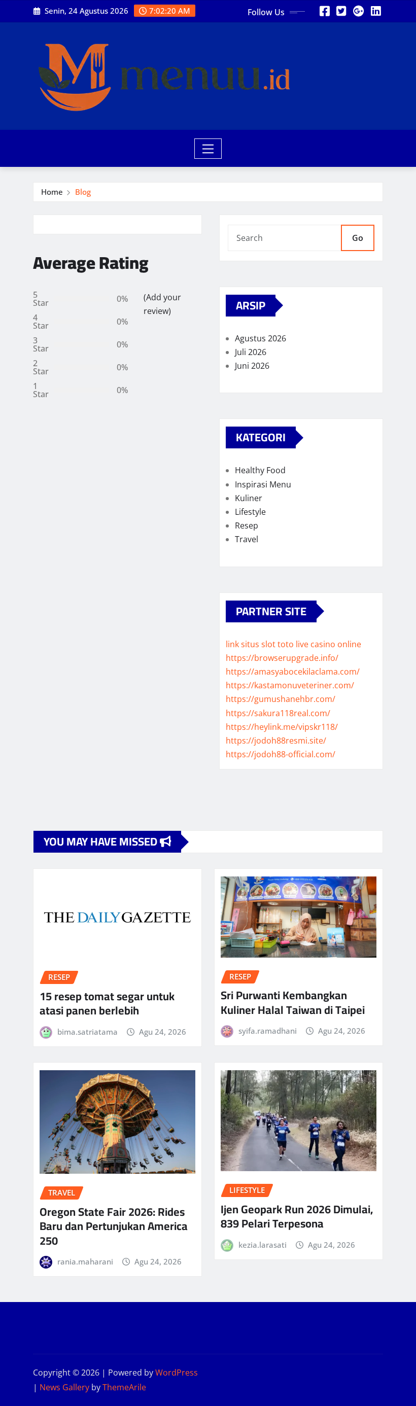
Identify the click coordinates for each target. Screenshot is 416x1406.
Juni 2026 (252, 365)
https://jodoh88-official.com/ (280, 754)
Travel (246, 539)
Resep (246, 525)
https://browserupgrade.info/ (282, 657)
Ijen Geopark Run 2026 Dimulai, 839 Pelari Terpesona (297, 1217)
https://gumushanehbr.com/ (280, 699)
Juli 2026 (250, 352)
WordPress (176, 1372)
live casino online (328, 644)
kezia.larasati (262, 1245)
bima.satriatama (87, 1032)
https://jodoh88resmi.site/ (276, 740)
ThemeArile (124, 1387)
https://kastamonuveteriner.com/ (290, 685)
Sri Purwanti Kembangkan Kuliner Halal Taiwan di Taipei (293, 1003)
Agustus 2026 (260, 338)
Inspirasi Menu (263, 484)
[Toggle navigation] (208, 148)
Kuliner (248, 498)
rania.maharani (85, 1261)
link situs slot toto (260, 644)
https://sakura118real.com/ (278, 713)
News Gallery (64, 1387)
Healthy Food (260, 470)
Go (357, 237)
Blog (83, 192)
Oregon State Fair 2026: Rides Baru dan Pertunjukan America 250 (114, 1226)
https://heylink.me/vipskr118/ (282, 726)
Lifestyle (250, 511)
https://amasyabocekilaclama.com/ (293, 671)
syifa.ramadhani (267, 1031)
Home (52, 192)
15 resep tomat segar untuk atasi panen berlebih (107, 1004)
